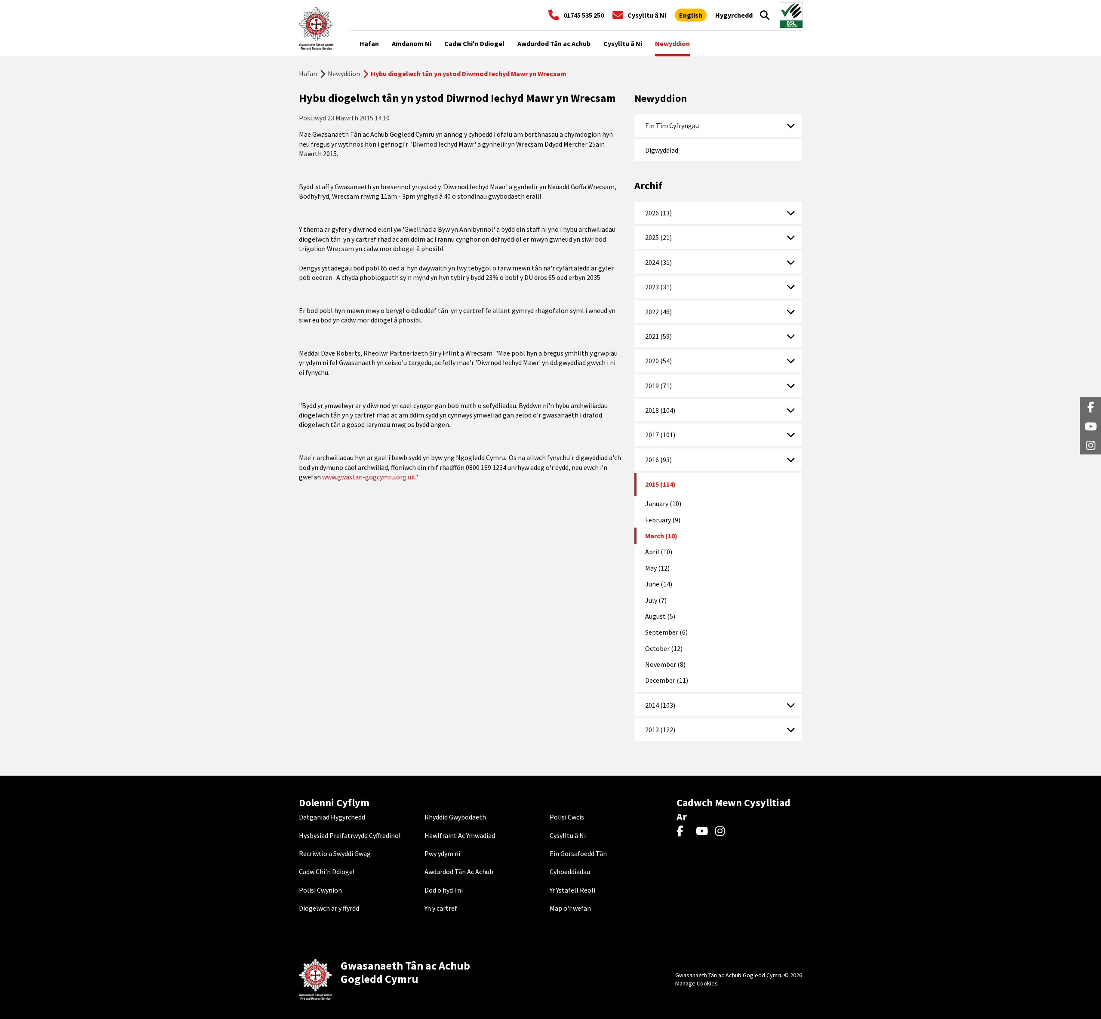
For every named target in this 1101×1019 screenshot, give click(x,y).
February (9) (662, 520)
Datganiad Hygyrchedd (332, 817)
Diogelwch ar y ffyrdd (329, 908)
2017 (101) (660, 434)
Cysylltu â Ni (568, 835)
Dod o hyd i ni (443, 890)
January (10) (663, 503)
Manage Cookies (696, 983)
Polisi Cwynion (320, 890)
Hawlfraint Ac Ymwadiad (459, 835)
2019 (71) (658, 385)
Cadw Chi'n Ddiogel (327, 871)
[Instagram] (722, 831)
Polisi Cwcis (567, 817)
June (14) (658, 584)
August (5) (660, 616)
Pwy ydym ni (442, 853)
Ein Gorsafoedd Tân (578, 853)
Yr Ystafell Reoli (572, 890)
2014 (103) (660, 705)
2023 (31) (658, 286)
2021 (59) (658, 336)
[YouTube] (703, 831)
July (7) (656, 600)
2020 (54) (658, 360)
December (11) (666, 680)
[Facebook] (684, 831)
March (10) (661, 535)
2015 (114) (660, 484)
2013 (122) (660, 729)
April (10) (658, 551)
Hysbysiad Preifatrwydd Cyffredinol (350, 835)
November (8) (665, 664)
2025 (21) (658, 237)
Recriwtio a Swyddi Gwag (335, 853)
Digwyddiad (661, 150)
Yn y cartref (440, 908)
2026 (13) (658, 213)
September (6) (666, 632)
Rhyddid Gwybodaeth (455, 817)
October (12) (664, 648)
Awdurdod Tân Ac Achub (458, 871)
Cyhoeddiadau (570, 871)
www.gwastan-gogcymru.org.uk (368, 477)
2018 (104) (660, 410)
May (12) (657, 568)
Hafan (308, 73)
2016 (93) (658, 459)
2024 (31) (658, 262)
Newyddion (344, 73)
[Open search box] (764, 15)
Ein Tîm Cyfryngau (672, 125)
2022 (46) (658, 311)
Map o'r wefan (570, 908)
